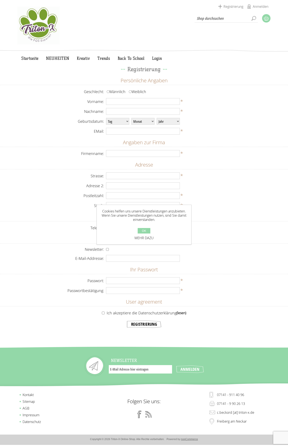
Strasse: (97, 175)
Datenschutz (32, 421)
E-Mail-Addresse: (89, 258)
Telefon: (97, 227)
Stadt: (99, 205)
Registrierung (233, 6)
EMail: (99, 131)
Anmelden (260, 6)
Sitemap (29, 401)
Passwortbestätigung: (85, 290)
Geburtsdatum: (91, 121)
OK (144, 230)
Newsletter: (94, 249)
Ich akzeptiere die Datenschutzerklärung (141, 312)
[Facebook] (139, 414)
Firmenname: (92, 153)
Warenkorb (266, 18)
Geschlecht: (94, 91)
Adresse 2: (95, 185)
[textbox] (226, 18)
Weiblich (139, 91)
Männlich (117, 91)
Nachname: (94, 111)
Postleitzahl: (93, 195)
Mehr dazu (144, 238)
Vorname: (95, 101)
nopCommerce (189, 439)
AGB (26, 408)
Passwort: (95, 280)
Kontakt (28, 394)
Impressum (31, 415)
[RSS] (148, 414)
